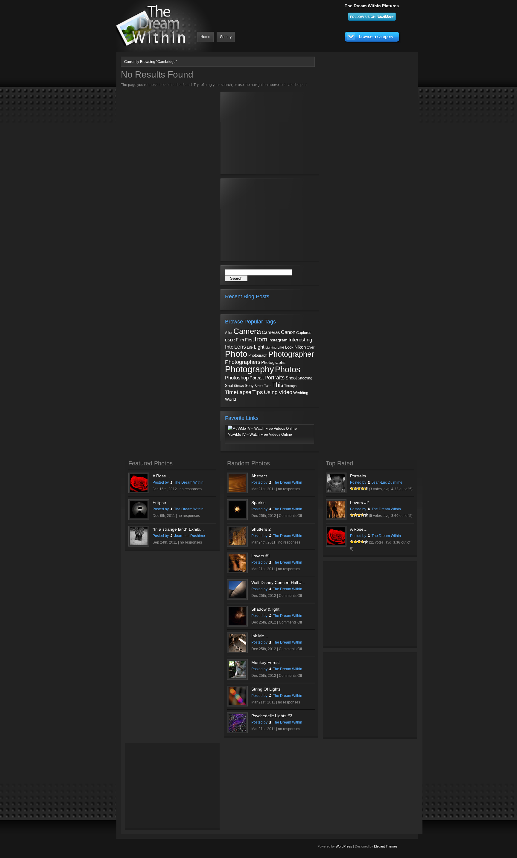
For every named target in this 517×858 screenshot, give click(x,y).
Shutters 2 (261, 529)
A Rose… (161, 475)
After (228, 333)
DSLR (230, 340)
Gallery (226, 37)
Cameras (271, 332)
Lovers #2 (359, 502)
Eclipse (159, 502)
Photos (287, 369)
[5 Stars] (366, 488)
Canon (288, 332)
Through (290, 386)
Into (229, 347)
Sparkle (258, 502)
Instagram (278, 340)
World (230, 399)
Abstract (259, 475)
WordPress (344, 846)
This (277, 385)
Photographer (291, 354)
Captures (303, 333)
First (249, 339)
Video (285, 392)
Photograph (257, 355)
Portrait (257, 378)
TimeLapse (238, 392)
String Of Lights (266, 689)
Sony (249, 385)
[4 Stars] (362, 488)
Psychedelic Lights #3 (271, 715)
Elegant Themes (386, 846)
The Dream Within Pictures (372, 5)
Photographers (242, 362)
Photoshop (237, 378)
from (261, 339)
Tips (257, 392)
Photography (249, 369)
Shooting (305, 378)
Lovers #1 (260, 555)
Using (271, 392)
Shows (239, 386)
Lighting (270, 347)
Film (240, 340)
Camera (247, 331)
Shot (229, 386)
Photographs (273, 362)
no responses (191, 489)
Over (310, 347)
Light (259, 347)
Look (289, 347)
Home (205, 37)
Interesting (300, 340)
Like (280, 347)
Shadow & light (265, 609)
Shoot (291, 377)
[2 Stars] (355, 488)
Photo (236, 353)
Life (250, 347)
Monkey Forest (265, 662)
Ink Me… (259, 635)
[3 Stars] (359, 488)
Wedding (300, 393)
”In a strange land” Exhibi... (178, 529)
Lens (240, 347)
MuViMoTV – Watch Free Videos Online (260, 434)
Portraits (274, 378)
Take (267, 386)
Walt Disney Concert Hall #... (278, 582)
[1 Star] (352, 488)
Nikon (300, 346)
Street (259, 386)
